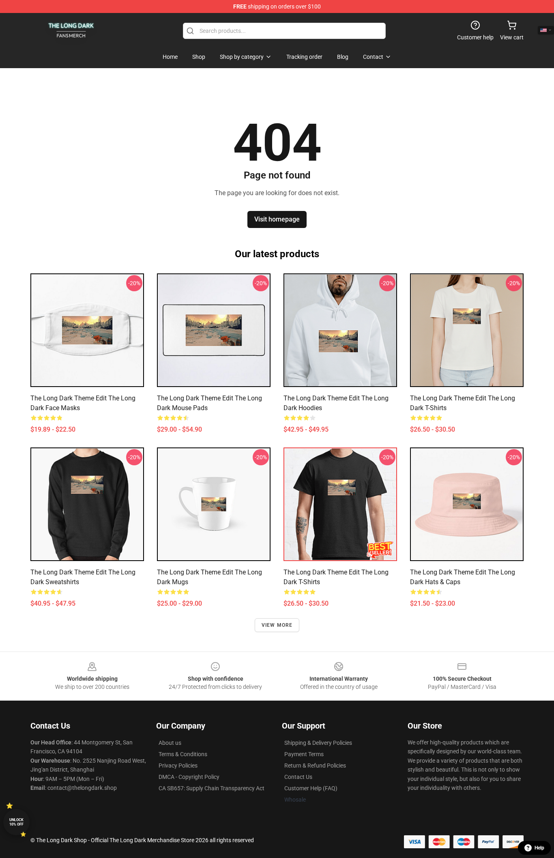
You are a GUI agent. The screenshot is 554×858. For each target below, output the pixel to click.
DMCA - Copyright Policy (189, 777)
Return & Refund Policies (315, 765)
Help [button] (539, 848)
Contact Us (298, 777)
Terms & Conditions (183, 754)
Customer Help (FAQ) (310, 788)
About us (170, 743)
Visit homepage (277, 219)
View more (277, 625)
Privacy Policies (178, 765)
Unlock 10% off (16, 822)
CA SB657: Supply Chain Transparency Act (211, 788)
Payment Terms (304, 754)
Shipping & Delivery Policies (318, 743)
